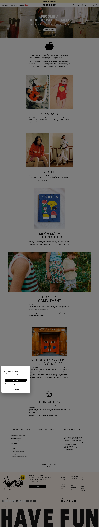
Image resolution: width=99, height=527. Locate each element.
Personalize (16, 389)
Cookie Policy (20, 374)
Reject (16, 384)
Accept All (15, 380)
